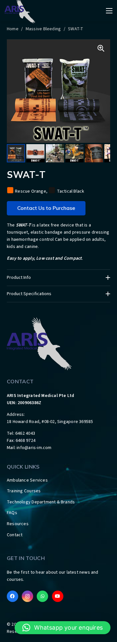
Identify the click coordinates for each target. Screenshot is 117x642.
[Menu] (109, 11)
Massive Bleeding (43, 29)
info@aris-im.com (34, 447)
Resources (18, 524)
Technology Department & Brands (41, 502)
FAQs (12, 513)
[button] (62, 627)
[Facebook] (12, 596)
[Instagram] (27, 596)
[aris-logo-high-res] (58, 343)
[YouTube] (57, 596)
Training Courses (24, 491)
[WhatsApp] (42, 596)
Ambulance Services (27, 480)
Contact (14, 535)
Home (13, 29)
